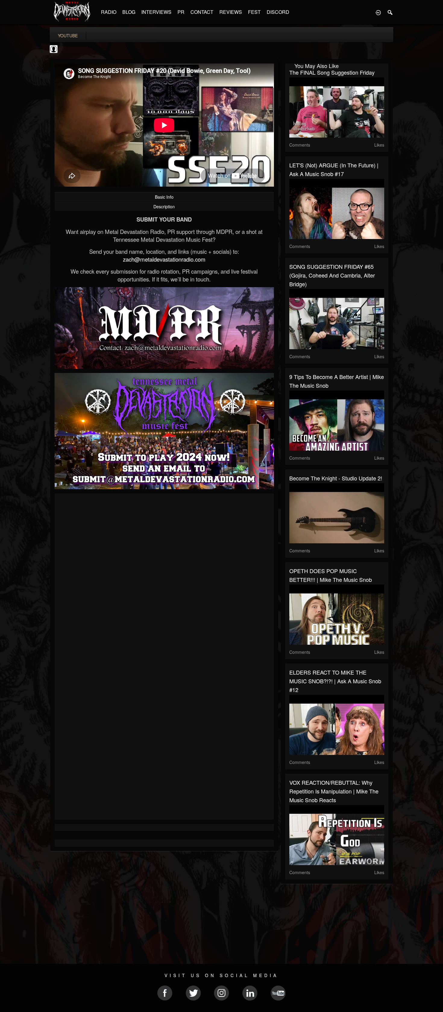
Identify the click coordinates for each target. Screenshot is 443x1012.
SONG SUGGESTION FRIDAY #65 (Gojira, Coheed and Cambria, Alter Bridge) (332, 275)
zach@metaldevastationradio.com (164, 259)
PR (181, 11)
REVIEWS (230, 11)
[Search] (390, 12)
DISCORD (278, 11)
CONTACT (201, 11)
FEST (254, 11)
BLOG (128, 11)
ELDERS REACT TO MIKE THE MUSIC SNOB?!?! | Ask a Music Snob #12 (335, 681)
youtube (68, 36)
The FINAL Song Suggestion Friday (332, 72)
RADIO (108, 11)
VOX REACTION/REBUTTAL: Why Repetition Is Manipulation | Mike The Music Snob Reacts (334, 791)
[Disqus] (164, 578)
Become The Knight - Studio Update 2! (335, 478)
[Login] (378, 12)
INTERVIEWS (156, 11)
